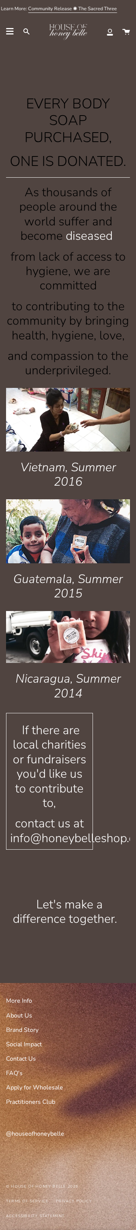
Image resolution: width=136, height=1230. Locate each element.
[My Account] (110, 31)
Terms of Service (27, 1201)
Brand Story (22, 1030)
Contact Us (21, 1059)
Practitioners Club (30, 1102)
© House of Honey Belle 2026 (42, 1186)
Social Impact (24, 1044)
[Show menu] (9, 31)
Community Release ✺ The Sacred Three (72, 8)
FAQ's (14, 1073)
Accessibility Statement (35, 1216)
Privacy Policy (74, 1201)
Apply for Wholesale (34, 1087)
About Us (19, 1015)
